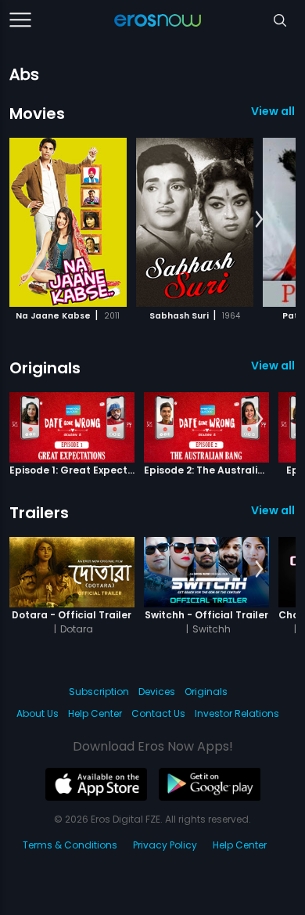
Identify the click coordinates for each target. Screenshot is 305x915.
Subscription (99, 691)
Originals (45, 368)
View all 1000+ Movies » (273, 111)
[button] (259, 220)
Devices (156, 691)
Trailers (39, 513)
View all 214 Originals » (273, 365)
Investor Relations (237, 713)
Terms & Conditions (70, 845)
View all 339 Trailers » (273, 510)
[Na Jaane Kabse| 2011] (68, 222)
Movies (37, 113)
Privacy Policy (165, 845)
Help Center (95, 713)
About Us (37, 713)
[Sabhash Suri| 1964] (194, 222)
